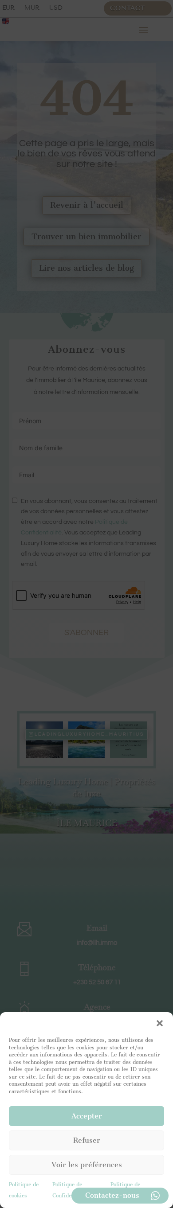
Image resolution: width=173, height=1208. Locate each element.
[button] (159, 1023)
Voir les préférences (86, 1165)
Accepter (86, 1116)
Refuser (86, 1140)
